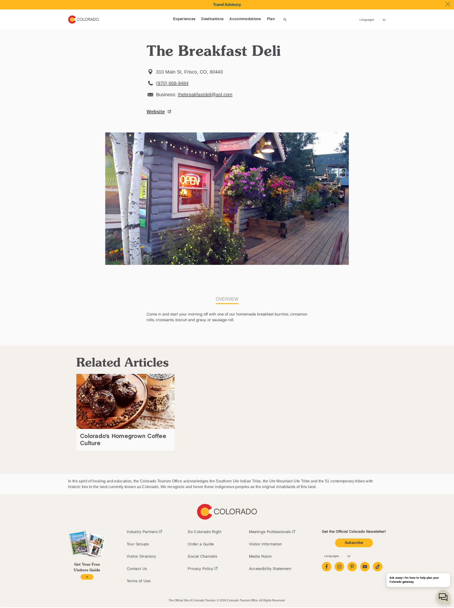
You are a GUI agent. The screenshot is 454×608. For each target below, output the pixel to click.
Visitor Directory (141, 556)
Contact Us (137, 569)
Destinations (212, 19)
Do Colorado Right (204, 532)
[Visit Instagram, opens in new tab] (339, 566)
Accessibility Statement (270, 569)
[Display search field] (285, 19)
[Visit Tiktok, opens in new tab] (377, 566)
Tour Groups (138, 544)
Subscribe (354, 543)
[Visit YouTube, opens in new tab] (365, 566)
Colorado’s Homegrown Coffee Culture (123, 439)
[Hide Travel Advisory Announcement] (447, 4)
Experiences (184, 19)
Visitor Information (265, 544)
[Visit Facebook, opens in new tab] (326, 566)
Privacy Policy (200, 569)
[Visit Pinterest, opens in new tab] (352, 566)
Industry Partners (142, 532)
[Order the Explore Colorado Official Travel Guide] (87, 577)
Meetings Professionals (270, 532)
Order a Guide (201, 544)
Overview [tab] (227, 299)
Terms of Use (138, 581)
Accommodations (245, 19)
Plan (271, 19)
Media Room (260, 556)
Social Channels (202, 556)
